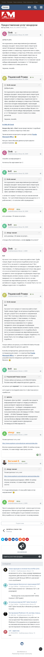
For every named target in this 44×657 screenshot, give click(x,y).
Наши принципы (28, 2)
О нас (36, 2)
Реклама (9, 2)
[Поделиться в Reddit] (20, 539)
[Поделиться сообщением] (40, 35)
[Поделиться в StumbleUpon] (23, 539)
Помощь (24, 27)
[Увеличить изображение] (15, 137)
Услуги (4, 2)
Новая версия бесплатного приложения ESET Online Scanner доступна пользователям (25, 584)
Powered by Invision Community (22, 654)
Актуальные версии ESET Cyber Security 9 (23, 602)
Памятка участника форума (13, 556)
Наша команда (17, 2)
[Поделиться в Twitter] (2, 539)
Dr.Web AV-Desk (8, 124)
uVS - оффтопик (14, 631)
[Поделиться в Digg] (13, 539)
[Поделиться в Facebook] (6, 539)
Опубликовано (18, 35)
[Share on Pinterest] (27, 539)
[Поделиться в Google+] (9, 539)
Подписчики (20, 523)
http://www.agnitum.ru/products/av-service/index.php (19, 443)
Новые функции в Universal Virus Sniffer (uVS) (24, 569)
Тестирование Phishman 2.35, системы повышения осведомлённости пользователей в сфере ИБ (25, 613)
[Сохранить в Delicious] (16, 539)
